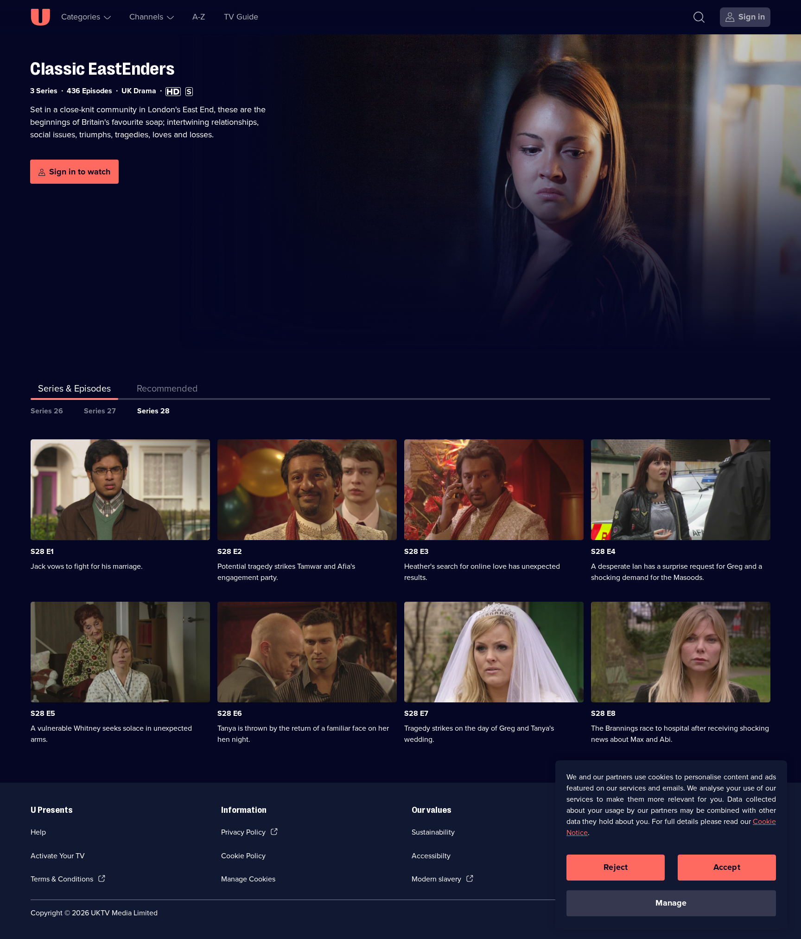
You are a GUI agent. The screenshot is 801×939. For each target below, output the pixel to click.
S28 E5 (43, 713)
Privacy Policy (243, 832)
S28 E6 (229, 713)
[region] (671, 845)
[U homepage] (40, 17)
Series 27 (100, 410)
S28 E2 (229, 551)
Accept (726, 867)
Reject (616, 867)
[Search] (699, 17)
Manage (671, 903)
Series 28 (153, 410)
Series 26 (47, 410)
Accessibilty (431, 855)
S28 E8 (603, 713)
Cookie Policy (243, 855)
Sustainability (433, 832)
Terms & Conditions (62, 879)
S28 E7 (416, 713)
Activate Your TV (58, 855)
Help (38, 832)
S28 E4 (603, 551)
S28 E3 (416, 551)
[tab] (167, 390)
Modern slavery (436, 879)
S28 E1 (42, 551)
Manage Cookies (248, 879)
